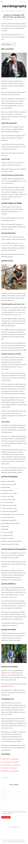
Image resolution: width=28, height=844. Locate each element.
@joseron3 (8, 673)
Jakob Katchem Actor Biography (10, 762)
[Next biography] (14, 6)
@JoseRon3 (10, 686)
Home (2, 11)
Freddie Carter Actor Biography (10, 759)
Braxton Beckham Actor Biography (11, 765)
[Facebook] (3, 778)
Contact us (5, 841)
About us (23, 840)
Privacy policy (15, 841)
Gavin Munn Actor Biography (9, 768)
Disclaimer (10, 841)
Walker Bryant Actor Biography (10, 771)
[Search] (21, 1)
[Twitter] (5, 778)
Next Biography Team (8, 19)
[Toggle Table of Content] (13, 44)
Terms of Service (22, 841)
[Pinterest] (7, 778)
